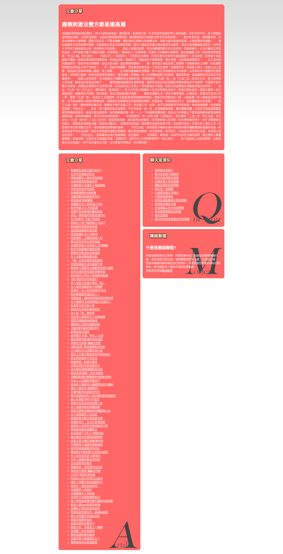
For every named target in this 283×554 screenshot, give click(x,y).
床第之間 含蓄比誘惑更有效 (87, 441)
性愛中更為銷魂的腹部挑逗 (87, 211)
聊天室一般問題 (164, 189)
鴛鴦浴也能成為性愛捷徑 (85, 253)
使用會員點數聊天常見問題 (171, 200)
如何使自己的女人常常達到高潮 (89, 275)
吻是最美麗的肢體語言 (84, 429)
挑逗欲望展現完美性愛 (84, 230)
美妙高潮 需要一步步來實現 (87, 373)
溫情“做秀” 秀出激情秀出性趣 (88, 347)
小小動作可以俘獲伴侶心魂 (87, 350)
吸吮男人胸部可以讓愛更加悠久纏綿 (92, 268)
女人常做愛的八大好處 (84, 414)
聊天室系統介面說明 (167, 174)
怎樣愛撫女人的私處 (83, 493)
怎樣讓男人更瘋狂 (81, 489)
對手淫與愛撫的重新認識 (85, 249)
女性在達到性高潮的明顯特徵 (88, 271)
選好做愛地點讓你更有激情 (87, 339)
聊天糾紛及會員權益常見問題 (172, 219)
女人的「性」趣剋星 (83, 313)
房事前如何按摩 (80, 332)
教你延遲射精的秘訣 (83, 535)
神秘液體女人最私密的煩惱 (87, 178)
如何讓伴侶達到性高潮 (84, 226)
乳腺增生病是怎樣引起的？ (87, 170)
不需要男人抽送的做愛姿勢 (87, 444)
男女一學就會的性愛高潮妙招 (88, 215)
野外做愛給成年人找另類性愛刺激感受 (93, 395)
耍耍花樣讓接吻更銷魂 (84, 320)
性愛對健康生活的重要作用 (87, 264)
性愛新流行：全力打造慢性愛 (88, 422)
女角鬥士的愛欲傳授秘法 (85, 497)
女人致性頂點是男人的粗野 (87, 286)
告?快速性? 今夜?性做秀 (85, 219)
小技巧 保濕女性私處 (83, 474)
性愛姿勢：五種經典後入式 (87, 238)
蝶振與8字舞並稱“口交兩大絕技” (90, 452)
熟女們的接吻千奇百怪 (84, 358)
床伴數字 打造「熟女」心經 (87, 335)
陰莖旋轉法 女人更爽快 (84, 234)
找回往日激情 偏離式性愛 (86, 343)
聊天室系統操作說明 (167, 178)
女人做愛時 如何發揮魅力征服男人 (91, 302)
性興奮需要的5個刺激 (83, 193)
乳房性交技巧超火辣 (83, 305)
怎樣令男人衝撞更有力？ (85, 538)
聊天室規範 (161, 215)
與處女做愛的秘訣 (81, 520)
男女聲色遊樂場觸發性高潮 (87, 369)
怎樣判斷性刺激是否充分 (85, 196)
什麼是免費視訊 (164, 196)
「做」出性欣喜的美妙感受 (87, 260)
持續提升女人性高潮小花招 (87, 204)
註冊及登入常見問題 (167, 181)
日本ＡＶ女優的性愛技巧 (85, 380)
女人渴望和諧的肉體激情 (85, 407)
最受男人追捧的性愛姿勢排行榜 (89, 426)
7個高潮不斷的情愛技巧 (85, 328)
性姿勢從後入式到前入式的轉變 (89, 245)
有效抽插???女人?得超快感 (87, 433)
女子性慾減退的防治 (83, 174)
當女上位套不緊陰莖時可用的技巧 (91, 354)
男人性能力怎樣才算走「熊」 (88, 283)
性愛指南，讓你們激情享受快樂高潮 (92, 298)
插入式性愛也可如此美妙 (85, 516)
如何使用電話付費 (165, 204)
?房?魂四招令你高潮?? (84, 279)
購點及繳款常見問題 (167, 185)
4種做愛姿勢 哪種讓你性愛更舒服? (91, 377)
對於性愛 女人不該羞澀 (84, 208)
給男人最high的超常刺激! (86, 504)
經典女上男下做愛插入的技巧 (88, 223)
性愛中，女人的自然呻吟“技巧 (88, 290)
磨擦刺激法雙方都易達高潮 (87, 418)
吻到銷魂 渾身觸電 (82, 200)
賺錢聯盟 (167, 270)
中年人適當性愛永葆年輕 (85, 459)
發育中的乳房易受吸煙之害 (87, 403)
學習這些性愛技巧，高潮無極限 (89, 512)
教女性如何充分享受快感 (85, 241)
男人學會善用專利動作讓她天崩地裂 (92, 501)
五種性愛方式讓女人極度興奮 (88, 185)
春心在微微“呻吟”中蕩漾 (85, 399)
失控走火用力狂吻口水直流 (87, 478)
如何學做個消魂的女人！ (85, 294)
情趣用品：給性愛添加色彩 (87, 467)
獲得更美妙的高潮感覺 (84, 542)
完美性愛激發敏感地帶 (84, 181)
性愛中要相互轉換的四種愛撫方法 (91, 411)
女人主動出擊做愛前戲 (84, 256)
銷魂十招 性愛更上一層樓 (87, 527)
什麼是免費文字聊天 (167, 193)
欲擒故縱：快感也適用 (84, 362)
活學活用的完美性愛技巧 (85, 365)
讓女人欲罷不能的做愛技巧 (87, 482)
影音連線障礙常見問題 (168, 211)
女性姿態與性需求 (81, 463)
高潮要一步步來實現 (83, 531)
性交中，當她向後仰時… (85, 486)
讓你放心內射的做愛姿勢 (85, 324)
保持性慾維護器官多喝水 (85, 448)
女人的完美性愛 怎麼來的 (86, 456)
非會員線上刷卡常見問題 (169, 208)
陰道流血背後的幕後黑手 (85, 309)
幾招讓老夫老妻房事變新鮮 (87, 437)
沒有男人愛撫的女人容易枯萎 (88, 317)
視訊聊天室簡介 (164, 170)
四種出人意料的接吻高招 (85, 508)
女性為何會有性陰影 (83, 189)
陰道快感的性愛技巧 (83, 523)
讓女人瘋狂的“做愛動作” (85, 388)
